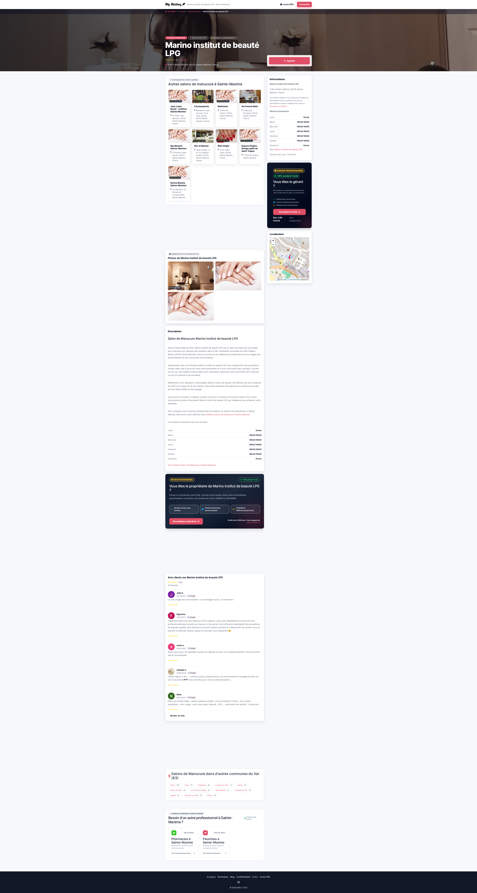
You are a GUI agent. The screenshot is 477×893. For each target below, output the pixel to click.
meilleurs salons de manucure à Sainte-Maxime (227, 414)
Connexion (304, 4)
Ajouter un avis (177, 715)
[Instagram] (238, 882)
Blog (232, 877)
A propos (211, 877)
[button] (289, 257)
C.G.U (255, 877)
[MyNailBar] (175, 4)
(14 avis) (183, 60)
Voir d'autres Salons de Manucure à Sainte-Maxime (192, 465)
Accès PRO (265, 877)
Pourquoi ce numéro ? (278, 106)
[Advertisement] (214, 227)
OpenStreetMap (294, 279)
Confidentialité (243, 877)
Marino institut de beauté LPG (288, 149)
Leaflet (284, 279)
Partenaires (223, 877)
